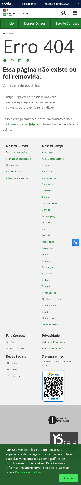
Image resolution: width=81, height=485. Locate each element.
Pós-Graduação (14, 171)
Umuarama (48, 318)
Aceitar (68, 478)
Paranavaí (47, 273)
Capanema (47, 184)
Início (9, 23)
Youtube (15, 369)
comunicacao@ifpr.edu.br (28, 124)
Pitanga (46, 286)
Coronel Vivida (49, 203)
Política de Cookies (52, 348)
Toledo (45, 311)
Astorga (46, 165)
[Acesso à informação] (59, 420)
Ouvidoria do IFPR (15, 348)
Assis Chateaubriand (53, 158)
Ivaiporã (46, 235)
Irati (44, 228)
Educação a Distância (17, 177)
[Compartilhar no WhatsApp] (12, 60)
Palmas (46, 260)
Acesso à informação (57, 4)
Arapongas (47, 152)
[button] (27, 60)
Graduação (12, 165)
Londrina (46, 254)
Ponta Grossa (49, 292)
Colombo (46, 197)
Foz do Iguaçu (49, 216)
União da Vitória (50, 324)
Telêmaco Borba (50, 305)
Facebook (16, 363)
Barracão (47, 171)
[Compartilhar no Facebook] (5, 60)
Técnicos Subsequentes (18, 158)
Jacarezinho (48, 241)
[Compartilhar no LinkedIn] (20, 60)
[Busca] (63, 13)
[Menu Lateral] (75, 13)
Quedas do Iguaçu (51, 299)
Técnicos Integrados (16, 152)
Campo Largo (49, 177)
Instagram (16, 375)
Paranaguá (47, 267)
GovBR (6, 3)
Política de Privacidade (54, 342)
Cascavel (46, 190)
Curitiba (46, 209)
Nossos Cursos (35, 23)
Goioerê (46, 222)
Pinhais (46, 280)
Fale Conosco (13, 342)
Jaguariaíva (48, 248)
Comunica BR (29, 4)
